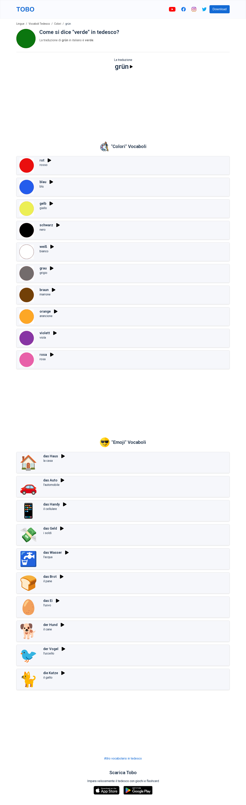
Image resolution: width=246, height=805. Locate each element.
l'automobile (51, 485)
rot (42, 160)
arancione (46, 316)
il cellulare (50, 509)
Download (220, 9)
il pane (47, 581)
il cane (47, 629)
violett (45, 333)
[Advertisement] (123, 103)
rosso (43, 165)
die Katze (50, 673)
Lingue (20, 23)
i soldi (47, 533)
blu (42, 186)
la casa (48, 461)
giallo (43, 208)
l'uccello (48, 653)
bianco (44, 251)
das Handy (51, 504)
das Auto (50, 480)
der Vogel (50, 649)
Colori (57, 23)
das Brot (50, 577)
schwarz (46, 225)
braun (44, 290)
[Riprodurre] (131, 66)
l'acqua (47, 557)
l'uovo (47, 605)
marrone (45, 294)
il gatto (47, 677)
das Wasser (52, 552)
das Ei (48, 601)
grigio (43, 273)
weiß (43, 247)
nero (43, 229)
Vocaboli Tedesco (39, 23)
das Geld (50, 528)
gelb (43, 203)
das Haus (50, 456)
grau (43, 268)
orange (45, 311)
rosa (43, 354)
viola (43, 337)
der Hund (50, 625)
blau (43, 182)
